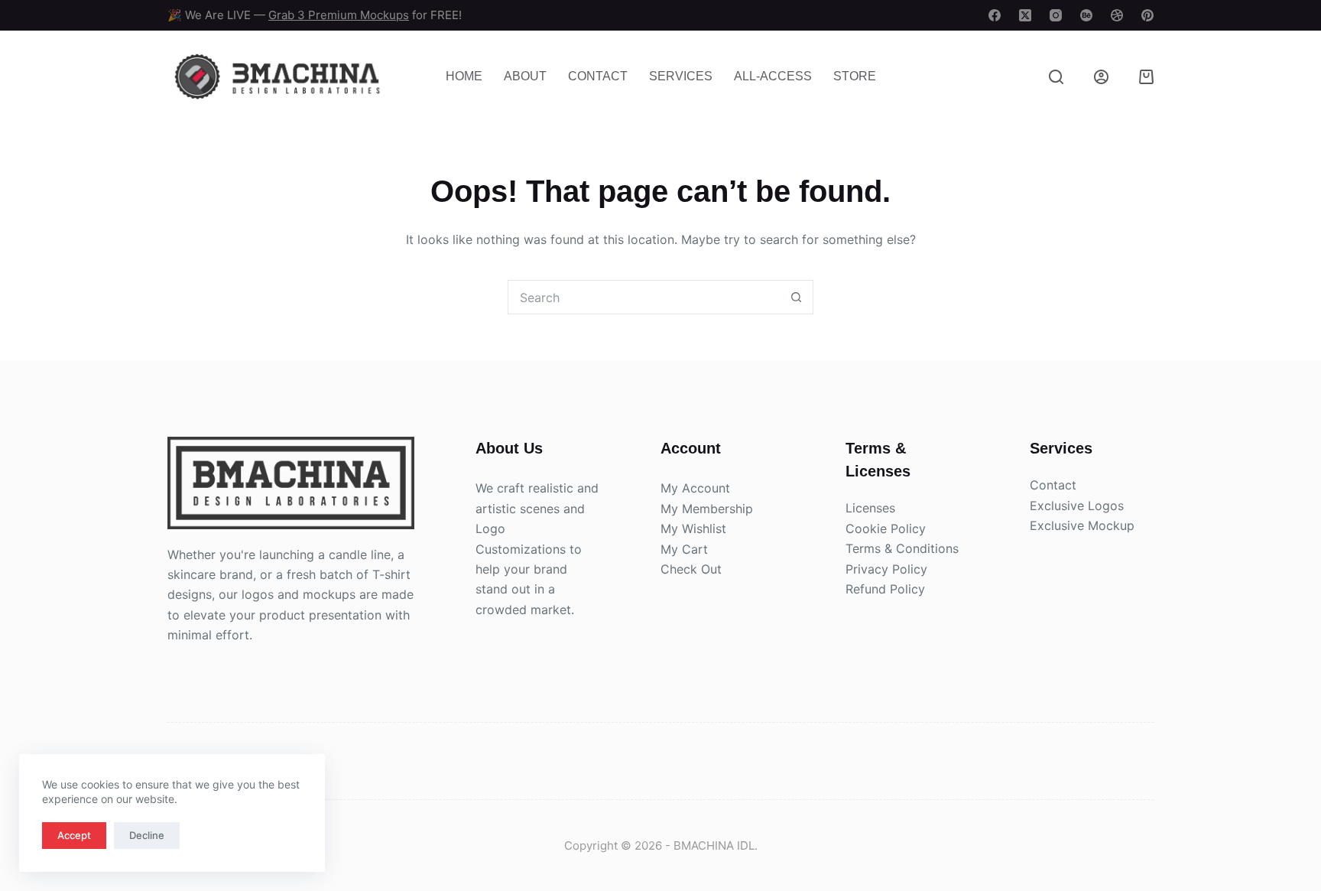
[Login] (1101, 77)
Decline (146, 835)
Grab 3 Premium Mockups (338, 15)
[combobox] (644, 297)
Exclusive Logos (1077, 505)
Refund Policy (885, 589)
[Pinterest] (1147, 15)
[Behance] (1086, 15)
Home (464, 76)
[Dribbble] (1117, 15)
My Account (695, 488)
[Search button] (796, 297)
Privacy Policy (886, 569)
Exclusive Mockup (1082, 525)
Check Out (691, 569)
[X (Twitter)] (1025, 15)
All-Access (773, 76)
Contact (598, 76)
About (525, 76)
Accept (74, 835)
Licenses (870, 507)
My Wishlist (693, 528)
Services (680, 76)
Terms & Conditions (902, 548)
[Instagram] (1056, 15)
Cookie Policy (886, 528)
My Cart (684, 549)
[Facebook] (994, 15)
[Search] (1056, 77)
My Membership (706, 508)
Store (854, 76)
